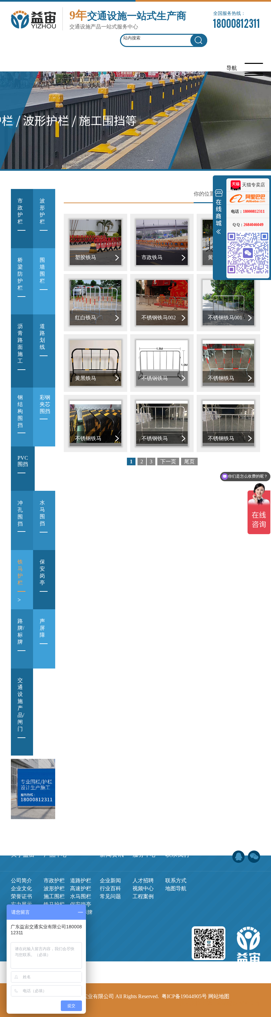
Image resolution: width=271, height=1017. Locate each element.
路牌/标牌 (21, 640)
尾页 (189, 461)
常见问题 (110, 896)
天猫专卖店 (253, 184)
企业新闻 (110, 880)
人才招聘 (143, 880)
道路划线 (42, 345)
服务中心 (144, 854)
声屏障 (42, 636)
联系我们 (177, 854)
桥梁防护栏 (20, 282)
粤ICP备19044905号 (184, 996)
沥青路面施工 (20, 352)
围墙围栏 (42, 279)
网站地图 (218, 996)
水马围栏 (80, 896)
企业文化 (21, 888)
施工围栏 (54, 896)
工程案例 (143, 896)
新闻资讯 (112, 854)
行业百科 (110, 888)
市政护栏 (20, 220)
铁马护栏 (20, 581)
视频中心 (143, 888)
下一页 (168, 461)
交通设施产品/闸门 (21, 713)
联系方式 (175, 880)
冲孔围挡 (20, 521)
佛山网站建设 (222, 1003)
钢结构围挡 (20, 418)
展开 (219, 213)
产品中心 (55, 854)
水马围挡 (42, 522)
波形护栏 (42, 220)
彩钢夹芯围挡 (45, 412)
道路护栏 (80, 880)
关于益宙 (23, 854)
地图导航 (175, 888)
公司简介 (21, 880)
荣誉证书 (21, 896)
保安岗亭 (42, 581)
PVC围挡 (23, 470)
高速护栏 (80, 888)
